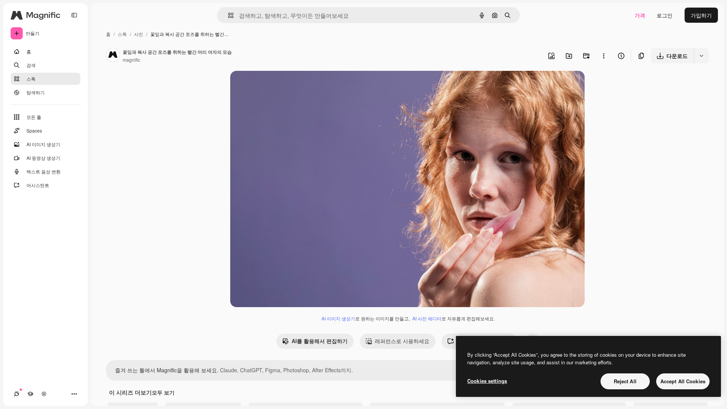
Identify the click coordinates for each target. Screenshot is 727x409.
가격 (640, 15)
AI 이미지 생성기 (338, 318)
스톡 (122, 34)
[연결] (17, 394)
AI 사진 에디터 (427, 318)
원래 (273, 85)
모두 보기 (163, 392)
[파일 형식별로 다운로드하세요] (701, 55)
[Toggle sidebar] (74, 15)
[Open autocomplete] (227, 15)
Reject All (625, 381)
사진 (138, 34)
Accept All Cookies (682, 381)
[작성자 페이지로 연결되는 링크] (113, 55)
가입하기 (701, 15)
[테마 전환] (44, 394)
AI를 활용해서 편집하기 (320, 341)
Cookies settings (487, 380)
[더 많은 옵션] (603, 55)
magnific (131, 59)
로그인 (664, 15)
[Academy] (30, 394)
